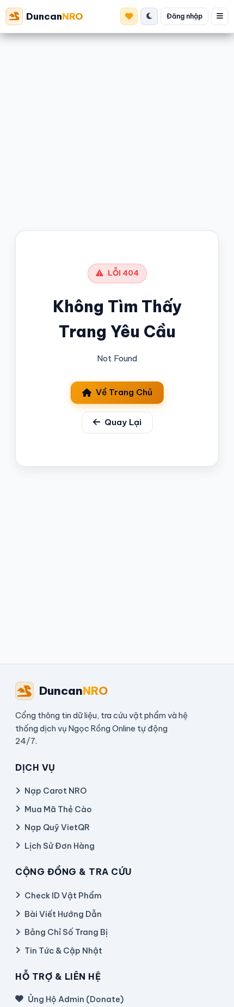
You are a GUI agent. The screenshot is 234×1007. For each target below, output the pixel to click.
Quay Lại (122, 422)
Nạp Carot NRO (55, 790)
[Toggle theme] (149, 16)
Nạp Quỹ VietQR (57, 827)
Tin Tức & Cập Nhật (63, 950)
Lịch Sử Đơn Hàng (59, 846)
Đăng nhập (184, 16)
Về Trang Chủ (124, 392)
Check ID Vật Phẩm (63, 895)
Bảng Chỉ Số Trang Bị (66, 932)
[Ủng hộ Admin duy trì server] (129, 16)
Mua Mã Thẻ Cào (58, 809)
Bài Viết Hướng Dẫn (63, 914)
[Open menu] (220, 16)
